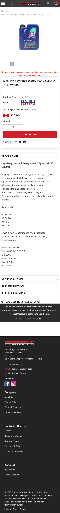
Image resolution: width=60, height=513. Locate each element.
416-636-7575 (15, 364)
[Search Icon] (14, 3)
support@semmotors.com (20, 369)
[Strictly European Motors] (30, 343)
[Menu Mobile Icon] (3, 3)
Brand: (6, 102)
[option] (30, 37)
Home (4, 11)
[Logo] (30, 3)
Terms (15, 509)
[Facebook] (6, 383)
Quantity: (7, 121)
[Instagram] (13, 383)
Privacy (7, 509)
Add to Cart (30, 134)
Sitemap (23, 509)
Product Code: (10, 97)
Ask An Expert (33, 302)
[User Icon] (48, 3)
